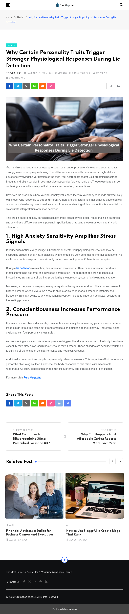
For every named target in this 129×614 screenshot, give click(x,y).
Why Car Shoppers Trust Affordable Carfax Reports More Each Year (96, 439)
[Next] (120, 461)
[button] (8, 5)
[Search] (121, 5)
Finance (10, 525)
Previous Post (24, 430)
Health (20, 17)
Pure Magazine (32, 377)
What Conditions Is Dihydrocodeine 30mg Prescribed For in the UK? (31, 439)
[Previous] (113, 461)
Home (9, 17)
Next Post (107, 430)
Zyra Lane (15, 73)
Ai (67, 525)
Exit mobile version (64, 609)
